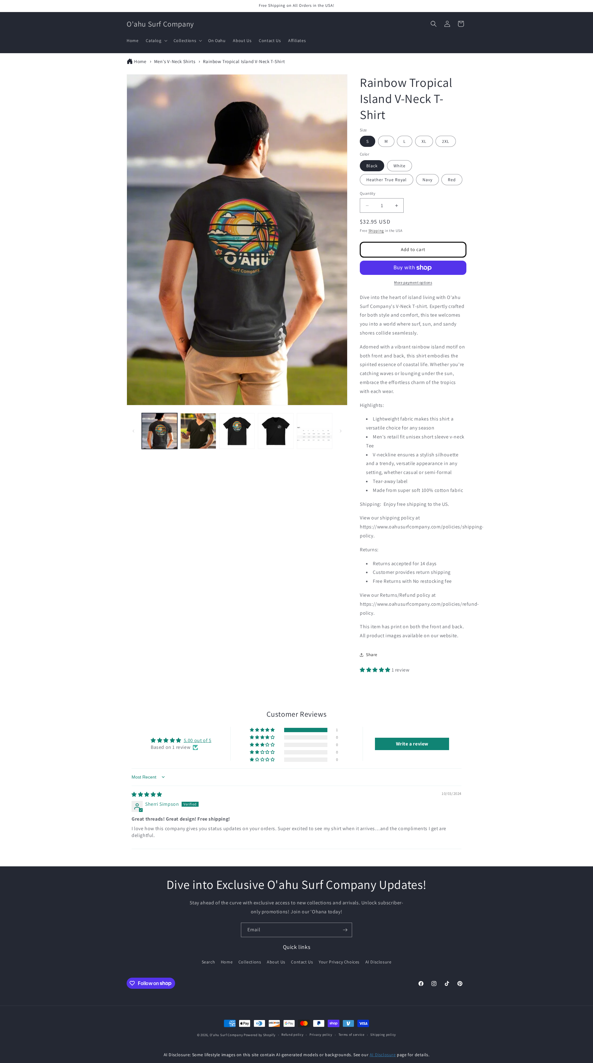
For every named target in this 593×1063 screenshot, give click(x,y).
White (399, 166)
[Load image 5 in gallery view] (314, 431)
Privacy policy (320, 1034)
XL (424, 141)
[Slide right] (340, 431)
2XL (445, 141)
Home (140, 61)
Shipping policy (383, 1034)
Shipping (376, 230)
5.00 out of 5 (198, 740)
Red (452, 179)
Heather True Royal (386, 179)
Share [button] (371, 654)
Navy (427, 179)
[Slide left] (133, 431)
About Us (276, 962)
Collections (249, 962)
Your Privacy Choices (339, 962)
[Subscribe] (345, 930)
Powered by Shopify (259, 1035)
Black (372, 166)
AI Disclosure (378, 962)
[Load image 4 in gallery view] (275, 431)
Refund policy (292, 1034)
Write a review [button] (412, 744)
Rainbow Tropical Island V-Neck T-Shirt (244, 61)
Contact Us (302, 962)
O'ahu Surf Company (226, 1035)
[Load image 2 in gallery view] (198, 431)
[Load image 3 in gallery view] (237, 431)
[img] (147, 794)
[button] (156, 40)
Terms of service (351, 1034)
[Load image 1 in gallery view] (159, 431)
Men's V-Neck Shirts (174, 61)
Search (208, 962)
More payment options (413, 282)
